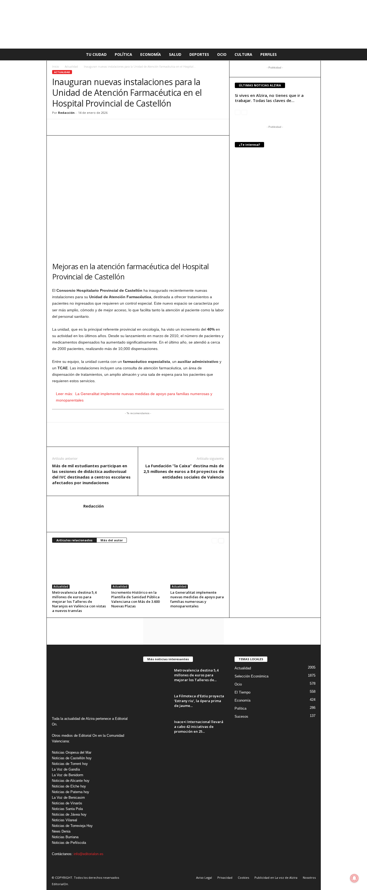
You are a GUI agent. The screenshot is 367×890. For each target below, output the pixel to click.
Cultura (243, 54)
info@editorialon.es (88, 854)
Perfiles (268, 54)
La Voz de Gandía (66, 769)
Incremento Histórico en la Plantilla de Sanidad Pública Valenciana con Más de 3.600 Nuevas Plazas (135, 599)
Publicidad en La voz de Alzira (275, 878)
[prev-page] (214, 540)
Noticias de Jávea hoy (69, 814)
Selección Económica (251, 676)
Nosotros (309, 878)
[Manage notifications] (354, 878)
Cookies (243, 878)
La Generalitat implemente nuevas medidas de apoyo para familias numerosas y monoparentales (197, 599)
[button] (313, 54)
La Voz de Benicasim (68, 798)
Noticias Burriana (65, 837)
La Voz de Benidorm (67, 775)
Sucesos (241, 716)
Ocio (221, 54)
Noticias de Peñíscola (69, 843)
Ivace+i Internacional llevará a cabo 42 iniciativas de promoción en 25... (198, 726)
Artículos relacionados (74, 540)
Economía (150, 54)
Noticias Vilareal (64, 820)
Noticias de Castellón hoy (72, 758)
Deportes (199, 54)
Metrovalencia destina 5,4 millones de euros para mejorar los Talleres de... (196, 675)
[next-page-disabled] (244, 112)
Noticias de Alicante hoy (70, 781)
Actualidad (71, 66)
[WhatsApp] (57, 127)
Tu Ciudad (96, 54)
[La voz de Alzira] (183, 24)
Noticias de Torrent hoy (70, 764)
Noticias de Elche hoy (69, 786)
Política (123, 54)
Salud (175, 54)
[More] (119, 127)
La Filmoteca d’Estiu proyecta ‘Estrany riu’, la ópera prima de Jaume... (199, 701)
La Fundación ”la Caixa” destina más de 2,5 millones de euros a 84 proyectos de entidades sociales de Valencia (183, 471)
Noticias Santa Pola (67, 809)
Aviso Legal (204, 878)
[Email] (94, 127)
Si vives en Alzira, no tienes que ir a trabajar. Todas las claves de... (269, 98)
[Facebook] (69, 127)
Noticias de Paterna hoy (70, 792)
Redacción (66, 113)
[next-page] (221, 540)
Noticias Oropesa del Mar (71, 752)
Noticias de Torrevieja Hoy (72, 826)
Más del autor (111, 540)
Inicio (55, 66)
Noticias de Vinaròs (67, 803)
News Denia (61, 831)
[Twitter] (82, 127)
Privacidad (224, 878)
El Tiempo (242, 692)
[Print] (107, 127)
